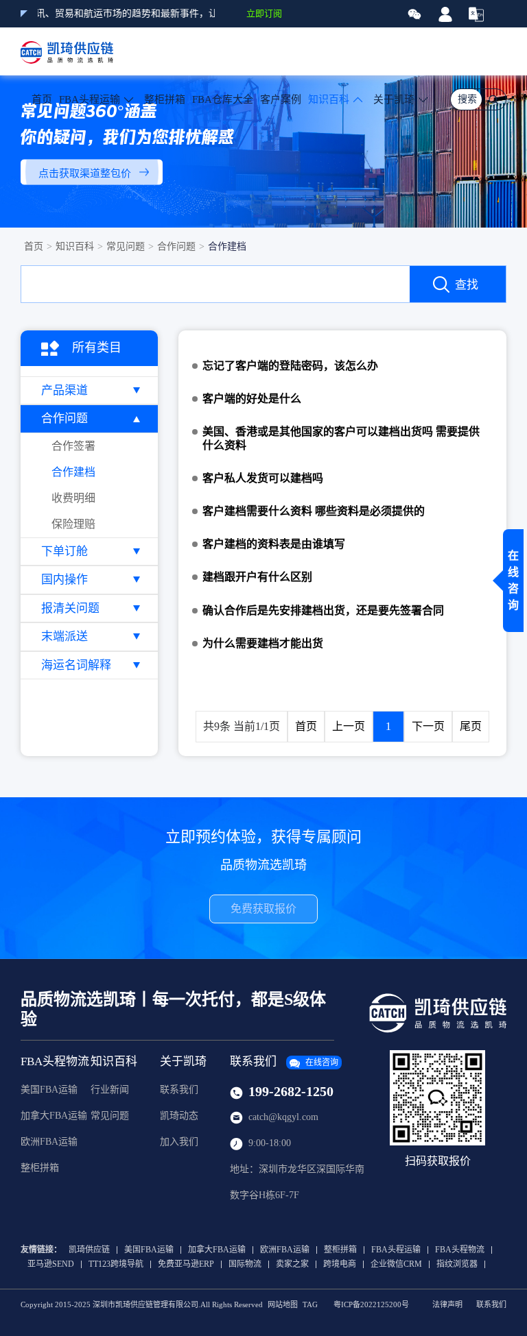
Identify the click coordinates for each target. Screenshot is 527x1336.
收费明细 (73, 498)
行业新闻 (110, 1089)
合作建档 (227, 246)
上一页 (348, 726)
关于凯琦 (393, 99)
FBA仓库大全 (222, 99)
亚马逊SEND (50, 1264)
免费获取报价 (263, 908)
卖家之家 (292, 1264)
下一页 (428, 726)
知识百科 (75, 246)
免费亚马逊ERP (186, 1264)
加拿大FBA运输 (54, 1115)
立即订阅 (264, 13)
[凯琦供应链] (67, 51)
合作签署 (73, 446)
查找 (466, 284)
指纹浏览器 (457, 1264)
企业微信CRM (396, 1264)
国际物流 (245, 1264)
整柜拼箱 (164, 99)
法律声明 (447, 1305)
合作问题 (176, 246)
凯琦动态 (179, 1115)
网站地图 (283, 1305)
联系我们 (179, 1089)
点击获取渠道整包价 (84, 172)
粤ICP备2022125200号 (371, 1305)
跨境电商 (339, 1264)
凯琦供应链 (89, 1250)
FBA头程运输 (396, 1250)
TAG (310, 1305)
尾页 (471, 726)
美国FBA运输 (49, 1089)
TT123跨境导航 (116, 1264)
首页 (42, 99)
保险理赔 (73, 524)
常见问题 (125, 246)
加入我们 (179, 1142)
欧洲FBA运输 (49, 1142)
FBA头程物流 (55, 1061)
